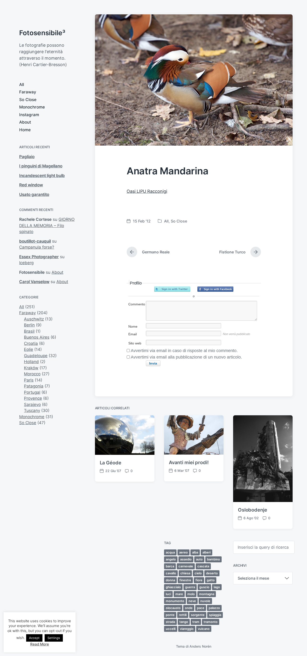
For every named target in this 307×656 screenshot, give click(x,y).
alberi (206, 552)
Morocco (32, 373)
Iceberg (26, 262)
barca (170, 566)
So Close (27, 99)
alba (195, 552)
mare (179, 594)
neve (192, 601)
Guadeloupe (35, 355)
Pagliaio (27, 156)
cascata (203, 566)
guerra (190, 587)
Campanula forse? (36, 247)
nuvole (205, 601)
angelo (171, 559)
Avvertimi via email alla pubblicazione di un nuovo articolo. (186, 357)
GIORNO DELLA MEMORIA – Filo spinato (47, 225)
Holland (31, 361)
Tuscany (32, 410)
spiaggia (215, 615)
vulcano (204, 629)
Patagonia (33, 386)
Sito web (134, 343)
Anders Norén (200, 646)
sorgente (198, 615)
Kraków (31, 367)
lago (217, 587)
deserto (212, 573)
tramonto (211, 622)
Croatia (31, 343)
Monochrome (32, 107)
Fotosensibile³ (42, 33)
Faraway (27, 92)
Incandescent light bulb (42, 175)
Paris (29, 380)
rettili (183, 615)
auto (199, 559)
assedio (186, 559)
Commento (136, 304)
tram (195, 622)
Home (25, 129)
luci (168, 594)
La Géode (110, 463)
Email (132, 334)
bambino (213, 559)
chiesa (185, 573)
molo (191, 594)
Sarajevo (32, 404)
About (25, 122)
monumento (175, 601)
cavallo (171, 573)
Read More (39, 644)
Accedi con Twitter (172, 289)
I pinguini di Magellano (40, 166)
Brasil (29, 331)
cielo (198, 573)
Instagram (29, 114)
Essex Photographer (39, 256)
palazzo (214, 608)
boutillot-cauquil (35, 241)
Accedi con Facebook (215, 289)
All (21, 84)
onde (189, 608)
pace (200, 608)
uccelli (171, 629)
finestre (185, 580)
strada (170, 622)
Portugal (32, 392)
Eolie (28, 349)
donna (170, 580)
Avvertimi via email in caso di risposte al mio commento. (184, 350)
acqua (170, 552)
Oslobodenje (252, 510)
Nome (132, 326)
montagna (206, 594)
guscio (204, 587)
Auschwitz (34, 319)
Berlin (29, 325)
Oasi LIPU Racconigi (147, 191)
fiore (198, 580)
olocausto (173, 608)
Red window (31, 185)
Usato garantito (34, 194)
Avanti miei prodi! (189, 462)
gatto (211, 580)
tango (183, 622)
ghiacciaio (173, 587)
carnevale (185, 566)
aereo (183, 552)
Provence (33, 398)
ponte (170, 615)
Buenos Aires (36, 337)
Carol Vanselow (34, 281)
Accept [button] (34, 638)
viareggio (187, 629)
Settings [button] (53, 638)
